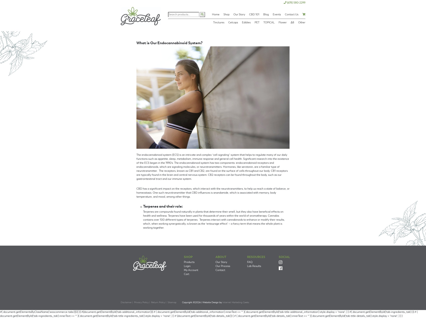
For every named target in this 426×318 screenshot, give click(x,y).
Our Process (222, 266)
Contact (220, 270)
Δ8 (292, 22)
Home (215, 14)
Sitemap (172, 302)
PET (257, 22)
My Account (191, 270)
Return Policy (158, 302)
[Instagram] (280, 262)
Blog (266, 14)
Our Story (239, 14)
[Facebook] (280, 269)
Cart (186, 274)
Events (277, 14)
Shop (226, 14)
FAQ (249, 262)
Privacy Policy (141, 302)
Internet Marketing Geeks (235, 302)
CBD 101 (254, 14)
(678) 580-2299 (296, 2)
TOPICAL (269, 22)
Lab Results (254, 266)
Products (189, 262)
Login (187, 266)
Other (301, 22)
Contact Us (291, 14)
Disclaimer (126, 302)
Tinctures (218, 22)
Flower (283, 22)
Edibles (246, 22)
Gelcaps (233, 22)
